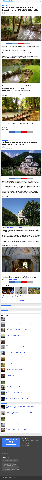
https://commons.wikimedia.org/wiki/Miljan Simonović (12, 227)
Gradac (9, 279)
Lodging (22, 476)
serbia (17, 279)
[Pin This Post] (21, 43)
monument (4, 465)
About (34, 476)
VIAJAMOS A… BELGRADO (32, 294)
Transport (30, 476)
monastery (13, 279)
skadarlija (13, 469)
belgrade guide (14, 459)
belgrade (4, 459)
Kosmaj (17, 469)
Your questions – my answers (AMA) (9, 477)
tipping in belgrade (6, 464)
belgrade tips (9, 459)
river (3, 468)
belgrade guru (15, 461)
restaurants (9, 465)
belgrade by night (16, 460)
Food (19, 476)
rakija (16, 468)
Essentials (6, 476)
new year (4, 469)
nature (6, 468)
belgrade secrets (6, 460)
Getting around (14, 476)
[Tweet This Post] (15, 43)
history (4, 461)
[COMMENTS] (33, 43)
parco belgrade (11, 468)
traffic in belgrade (13, 464)
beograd (7, 461)
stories (13, 465)
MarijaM (8, 12)
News (10, 476)
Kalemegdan (9, 469)
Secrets (26, 476)
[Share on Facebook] (9, 43)
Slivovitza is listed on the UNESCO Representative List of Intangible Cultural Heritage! (20, 295)
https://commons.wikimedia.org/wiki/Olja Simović (11, 272)
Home (3, 476)
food (11, 461)
